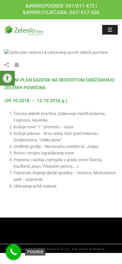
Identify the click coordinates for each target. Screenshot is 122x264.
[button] (7, 78)
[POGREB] (13, 252)
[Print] (19, 64)
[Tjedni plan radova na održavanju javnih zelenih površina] (61, 52)
